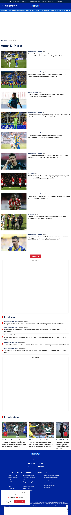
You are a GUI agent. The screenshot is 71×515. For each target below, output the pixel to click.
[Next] (66, 434)
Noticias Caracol (12, 475)
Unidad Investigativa (35, 1)
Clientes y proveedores (28, 486)
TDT (24, 479)
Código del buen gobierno (29, 482)
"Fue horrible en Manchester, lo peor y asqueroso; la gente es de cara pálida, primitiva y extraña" (49, 177)
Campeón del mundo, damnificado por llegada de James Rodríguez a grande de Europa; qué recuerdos (48, 156)
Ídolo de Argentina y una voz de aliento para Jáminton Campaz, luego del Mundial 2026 (47, 95)
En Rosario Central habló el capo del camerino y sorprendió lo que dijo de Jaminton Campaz (45, 136)
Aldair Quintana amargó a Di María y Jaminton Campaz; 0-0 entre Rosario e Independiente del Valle (49, 116)
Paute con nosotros (28, 490)
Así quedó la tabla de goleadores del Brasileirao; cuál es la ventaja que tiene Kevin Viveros (36, 345)
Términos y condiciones (49, 485)
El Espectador (11, 488)
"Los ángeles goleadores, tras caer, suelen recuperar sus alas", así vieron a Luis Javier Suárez (41, 444)
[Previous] (5, 434)
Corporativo (47, 487)
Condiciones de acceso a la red (51, 475)
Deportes (12, 497)
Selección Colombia (33, 92)
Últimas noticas (17, 1)
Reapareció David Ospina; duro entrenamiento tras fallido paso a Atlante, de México (34, 324)
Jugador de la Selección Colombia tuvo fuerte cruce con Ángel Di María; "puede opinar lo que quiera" (48, 238)
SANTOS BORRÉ (29, 10)
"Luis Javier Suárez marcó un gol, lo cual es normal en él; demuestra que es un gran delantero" (14, 444)
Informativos (59, 1)
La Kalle (10, 482)
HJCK (9, 484)
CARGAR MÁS (35, 256)
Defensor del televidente (29, 477)
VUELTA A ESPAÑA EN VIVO (16, 10)
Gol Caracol (25, 1)
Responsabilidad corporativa (51, 477)
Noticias (21, 497)
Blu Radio (10, 479)
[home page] (10, 1)
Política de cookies (48, 483)
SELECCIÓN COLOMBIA (42, 10)
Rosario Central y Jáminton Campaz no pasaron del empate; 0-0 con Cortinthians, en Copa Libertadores (46, 55)
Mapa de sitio (26, 488)
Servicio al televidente (28, 475)
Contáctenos (26, 484)
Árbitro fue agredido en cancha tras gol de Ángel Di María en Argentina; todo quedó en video (48, 217)
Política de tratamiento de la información (51, 480)
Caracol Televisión (12, 477)
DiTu (9, 486)
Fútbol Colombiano (61, 440)
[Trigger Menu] (2, 6)
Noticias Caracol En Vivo (48, 1)
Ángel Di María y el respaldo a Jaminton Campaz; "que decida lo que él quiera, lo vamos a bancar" (47, 75)
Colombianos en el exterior (35, 51)
